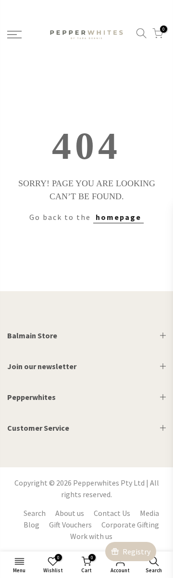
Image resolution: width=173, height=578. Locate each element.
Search (35, 513)
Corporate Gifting (130, 524)
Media (149, 513)
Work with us (91, 536)
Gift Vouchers (70, 524)
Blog (31, 524)
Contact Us (112, 513)
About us (69, 513)
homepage (118, 217)
